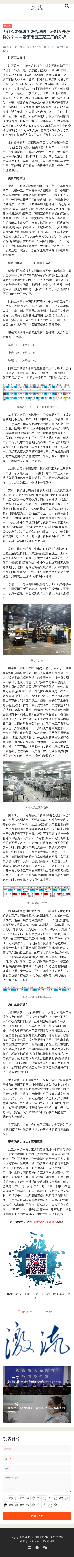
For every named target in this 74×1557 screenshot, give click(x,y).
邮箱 (7, 1459)
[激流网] (37, 7)
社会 (9, 47)
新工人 (7, 25)
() (26, 1311)
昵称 (7, 1449)
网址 (7, 1468)
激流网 (64, 47)
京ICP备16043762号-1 (52, 1537)
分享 (51, 1311)
